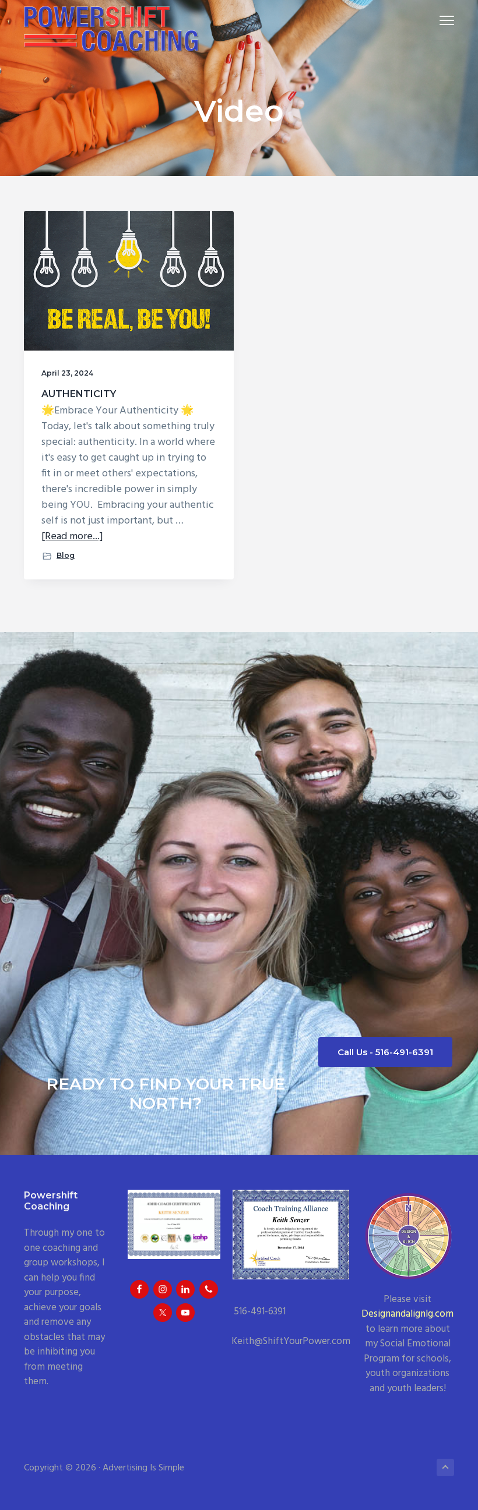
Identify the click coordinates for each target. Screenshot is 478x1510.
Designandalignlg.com (407, 1314)
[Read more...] (72, 536)
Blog (66, 555)
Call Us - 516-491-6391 (385, 1052)
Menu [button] (433, 20)
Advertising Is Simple (143, 1468)
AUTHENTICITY (78, 393)
